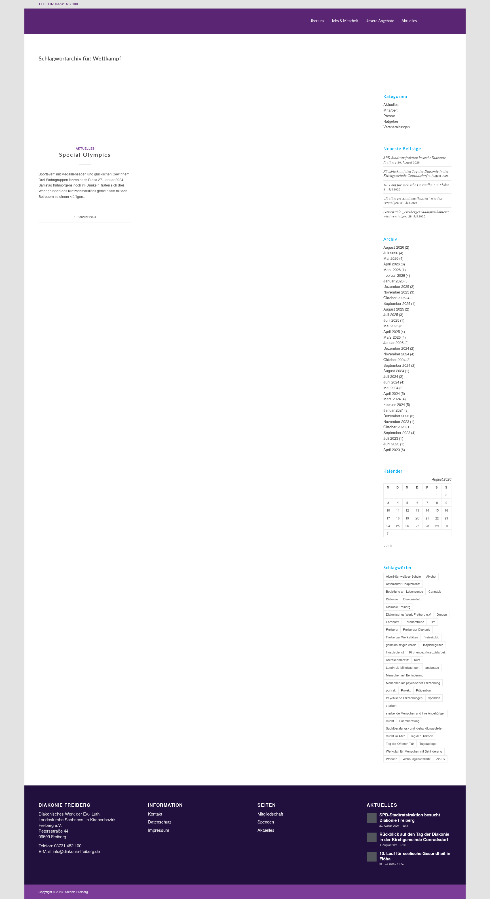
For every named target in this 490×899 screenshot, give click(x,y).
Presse (389, 115)
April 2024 (391, 393)
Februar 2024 (394, 404)
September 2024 (396, 365)
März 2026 (392, 269)
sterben (391, 705)
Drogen (442, 614)
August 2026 (393, 247)
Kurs (417, 659)
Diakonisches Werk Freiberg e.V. (408, 614)
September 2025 (396, 303)
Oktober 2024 (394, 359)
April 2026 (391, 264)
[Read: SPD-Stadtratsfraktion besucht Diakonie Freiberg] (372, 818)
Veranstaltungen (396, 126)
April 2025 (391, 331)
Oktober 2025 (394, 297)
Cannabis (435, 591)
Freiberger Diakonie (416, 629)
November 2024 (396, 354)
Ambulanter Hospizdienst (403, 583)
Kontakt (155, 814)
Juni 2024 (391, 382)
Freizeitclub (431, 637)
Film (432, 621)
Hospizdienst (395, 652)
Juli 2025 (390, 314)
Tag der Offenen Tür (400, 743)
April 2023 (391, 449)
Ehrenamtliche (414, 621)
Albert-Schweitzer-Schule (403, 576)
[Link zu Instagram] (447, 21)
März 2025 (392, 337)
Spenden (434, 697)
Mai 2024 (390, 387)
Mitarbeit (390, 110)
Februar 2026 (394, 275)
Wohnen (391, 758)
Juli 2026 (390, 252)
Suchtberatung (409, 720)
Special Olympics (85, 155)
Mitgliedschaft (270, 814)
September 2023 (396, 432)
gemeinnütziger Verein (401, 644)
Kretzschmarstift (397, 659)
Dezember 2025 (396, 286)
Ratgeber (390, 121)
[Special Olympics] (85, 102)
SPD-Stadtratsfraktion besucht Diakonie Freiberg (409, 817)
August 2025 (393, 309)
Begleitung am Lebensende (404, 591)
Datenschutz (160, 822)
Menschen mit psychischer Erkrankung (413, 682)
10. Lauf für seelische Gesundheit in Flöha (416, 184)
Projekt (406, 690)
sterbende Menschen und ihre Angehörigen (415, 713)
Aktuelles (85, 148)
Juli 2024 (390, 376)
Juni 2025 (391, 320)
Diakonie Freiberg (398, 606)
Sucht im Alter (395, 736)
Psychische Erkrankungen (404, 697)
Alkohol (431, 576)
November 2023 (396, 421)
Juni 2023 (391, 444)
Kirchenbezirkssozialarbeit (427, 652)
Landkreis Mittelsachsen (402, 667)
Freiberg (392, 629)
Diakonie (392, 599)
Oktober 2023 (394, 426)
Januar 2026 (393, 281)
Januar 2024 (393, 410)
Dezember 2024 (396, 348)
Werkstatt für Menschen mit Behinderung (414, 751)
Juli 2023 (390, 438)
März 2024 (392, 398)
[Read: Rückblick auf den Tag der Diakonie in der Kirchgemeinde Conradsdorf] (372, 837)
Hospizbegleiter (432, 644)
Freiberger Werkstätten (402, 637)
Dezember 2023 (396, 415)
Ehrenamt (392, 621)
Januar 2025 (393, 342)
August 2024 (393, 370)
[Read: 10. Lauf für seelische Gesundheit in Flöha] (372, 857)
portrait (391, 690)
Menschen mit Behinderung (404, 675)
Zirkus (440, 758)
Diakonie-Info (412, 599)
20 (417, 518)
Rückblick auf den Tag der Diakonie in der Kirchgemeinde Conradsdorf (416, 173)
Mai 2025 (390, 325)
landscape (432, 667)
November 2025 (396, 292)
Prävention (423, 690)
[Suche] (426, 21)
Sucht (390, 720)
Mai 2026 (390, 258)
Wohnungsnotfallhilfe (417, 758)
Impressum (158, 830)
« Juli (387, 545)
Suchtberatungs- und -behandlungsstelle (414, 728)
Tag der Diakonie (422, 736)
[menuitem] (317, 21)
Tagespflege (427, 743)
